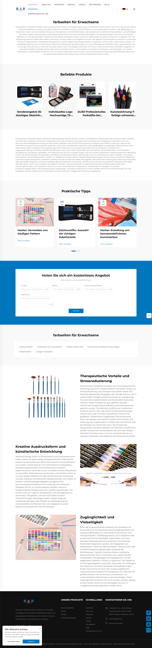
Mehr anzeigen (24, 241)
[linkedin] (148, 618)
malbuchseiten (26, 347)
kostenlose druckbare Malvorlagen (103, 347)
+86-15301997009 (115, 619)
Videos (82, 5)
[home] (21, 9)
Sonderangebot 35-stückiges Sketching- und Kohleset (29, 113)
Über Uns (46, 5)
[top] (148, 630)
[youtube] (148, 624)
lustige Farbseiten (44, 352)
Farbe (63, 611)
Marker (63, 614)
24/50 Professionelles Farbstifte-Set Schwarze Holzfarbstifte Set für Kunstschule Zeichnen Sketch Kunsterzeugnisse (91, 113)
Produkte (59, 5)
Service (71, 5)
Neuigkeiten (95, 5)
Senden (76, 311)
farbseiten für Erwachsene (50, 347)
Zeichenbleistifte (67, 608)
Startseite (33, 5)
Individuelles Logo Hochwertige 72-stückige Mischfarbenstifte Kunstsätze (60, 113)
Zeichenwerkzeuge (68, 618)
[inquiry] (149, 315)
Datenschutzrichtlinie (124, 644)
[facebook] (148, 612)
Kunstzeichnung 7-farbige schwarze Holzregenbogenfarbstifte (122, 113)
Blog (107, 5)
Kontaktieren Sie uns (38, 14)
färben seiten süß (75, 347)
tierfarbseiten (25, 352)
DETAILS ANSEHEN (29, 95)
